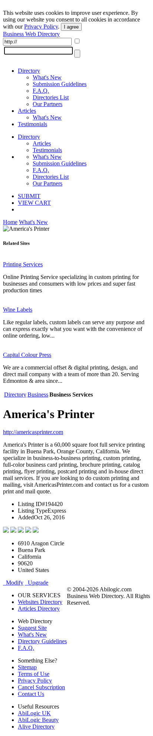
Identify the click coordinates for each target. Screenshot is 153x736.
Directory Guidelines (42, 641)
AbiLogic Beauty (38, 720)
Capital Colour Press (27, 355)
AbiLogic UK (34, 713)
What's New (47, 77)
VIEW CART (34, 203)
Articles (27, 111)
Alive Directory (36, 726)
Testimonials (32, 124)
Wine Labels (17, 309)
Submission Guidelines (60, 84)
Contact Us (31, 694)
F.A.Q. (41, 91)
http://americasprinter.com (33, 432)
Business (37, 394)
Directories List (51, 97)
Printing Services (23, 264)
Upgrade (36, 582)
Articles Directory (39, 608)
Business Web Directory (31, 34)
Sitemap (27, 667)
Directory (29, 71)
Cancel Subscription (41, 687)
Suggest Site (32, 628)
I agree (71, 27)
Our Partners (47, 104)
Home (10, 222)
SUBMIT (29, 196)
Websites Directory (40, 602)
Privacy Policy (41, 26)
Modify (13, 582)
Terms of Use (33, 674)
